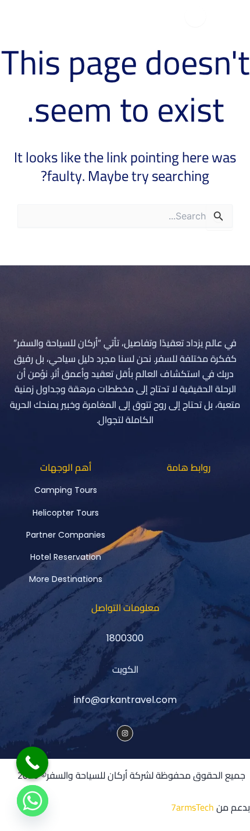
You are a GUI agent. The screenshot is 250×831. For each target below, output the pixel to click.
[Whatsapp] (32, 800)
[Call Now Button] (32, 763)
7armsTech (192, 807)
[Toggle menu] (195, 16)
